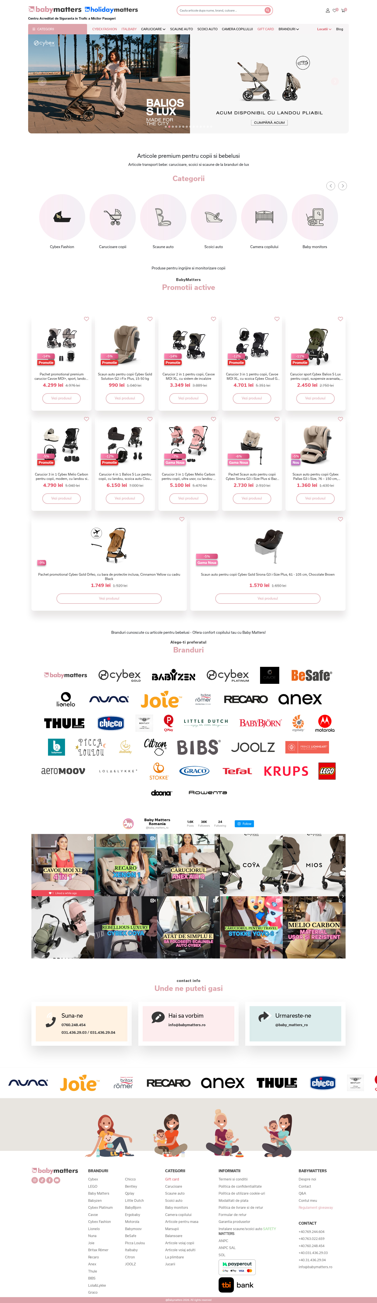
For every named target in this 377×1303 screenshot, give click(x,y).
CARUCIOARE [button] (152, 29)
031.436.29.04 (102, 1032)
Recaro (93, 1257)
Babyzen (95, 1200)
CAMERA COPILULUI (237, 29)
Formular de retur (233, 1215)
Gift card (172, 1179)
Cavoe (93, 1215)
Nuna (92, 1236)
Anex (92, 1264)
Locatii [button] (323, 29)
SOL (222, 1255)
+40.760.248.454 (311, 1246)
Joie (91, 1243)
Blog (339, 29)
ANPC (223, 1241)
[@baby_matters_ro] (128, 823)
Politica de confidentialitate (240, 1186)
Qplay (129, 1193)
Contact (305, 1186)
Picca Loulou (135, 1243)
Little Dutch (134, 1200)
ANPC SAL (227, 1248)
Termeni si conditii (233, 1179)
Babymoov (133, 1229)
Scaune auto (175, 1193)
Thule (92, 1271)
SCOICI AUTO (207, 29)
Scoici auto (173, 1200)
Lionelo (94, 1229)
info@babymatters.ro (187, 1025)
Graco (93, 1292)
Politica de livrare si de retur (241, 1207)
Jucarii (170, 1264)
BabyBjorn (133, 1207)
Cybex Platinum (100, 1207)
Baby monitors (176, 1207)
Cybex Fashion (99, 1222)
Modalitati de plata (233, 1200)
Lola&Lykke (97, 1285)
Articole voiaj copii (179, 1243)
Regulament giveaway (316, 1207)
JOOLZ (130, 1264)
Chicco (130, 1179)
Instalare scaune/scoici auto (247, 1231)
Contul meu (308, 1200)
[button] (42, 81)
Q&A (302, 1193)
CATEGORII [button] (45, 29)
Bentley (131, 1186)
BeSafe (130, 1236)
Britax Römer (98, 1250)
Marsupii (172, 1229)
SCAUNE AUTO (181, 29)
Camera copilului (178, 1215)
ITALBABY (129, 29)
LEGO (92, 1186)
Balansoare (173, 1236)
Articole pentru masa (181, 1222)
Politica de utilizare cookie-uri (242, 1193)
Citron (130, 1257)
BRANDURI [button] (287, 29)
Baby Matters (98, 1193)
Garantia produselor (234, 1222)
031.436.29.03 (74, 1032)
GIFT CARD (265, 29)
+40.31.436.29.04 (312, 1260)
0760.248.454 (74, 1025)
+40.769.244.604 (311, 1232)
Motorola (132, 1222)
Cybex (93, 1179)
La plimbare (174, 1257)
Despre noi (307, 1179)
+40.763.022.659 (311, 1239)
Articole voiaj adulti (180, 1250)
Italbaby (131, 1250)
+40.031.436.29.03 (313, 1253)
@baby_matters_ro (291, 1025)
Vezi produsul (61, 398)
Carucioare (173, 1186)
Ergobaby (132, 1215)
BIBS (92, 1278)
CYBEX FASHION (104, 29)
